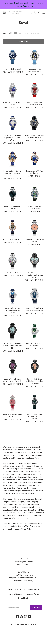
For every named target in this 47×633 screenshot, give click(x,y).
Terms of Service (15, 594)
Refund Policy (23, 598)
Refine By (23, 42)
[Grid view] (11, 33)
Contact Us (20, 589)
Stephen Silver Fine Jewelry (26, 624)
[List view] (15, 33)
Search (9, 589)
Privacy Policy (34, 589)
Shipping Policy (32, 594)
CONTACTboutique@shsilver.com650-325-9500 (24, 561)
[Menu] (43, 12)
